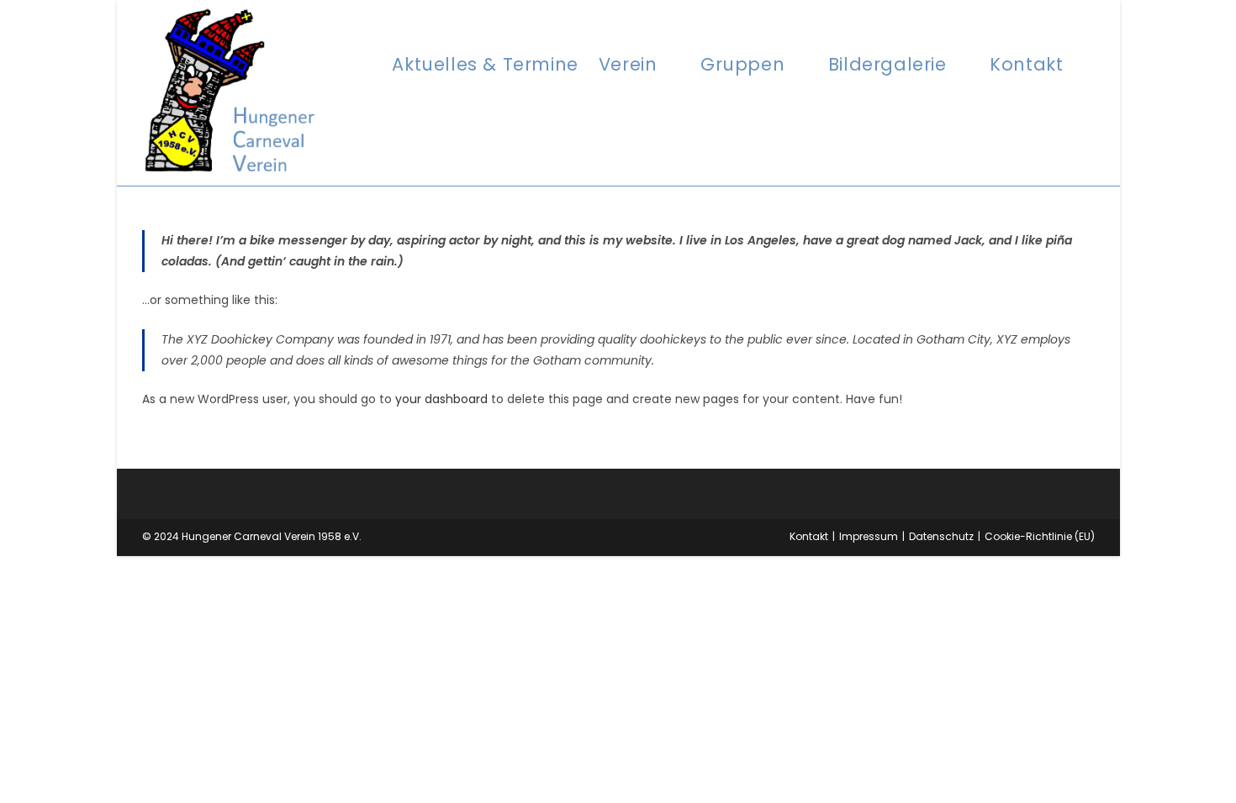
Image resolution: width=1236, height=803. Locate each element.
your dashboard (441, 399)
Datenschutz (941, 536)
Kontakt (809, 536)
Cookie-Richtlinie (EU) (1040, 536)
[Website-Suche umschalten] (1090, 64)
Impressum (868, 536)
